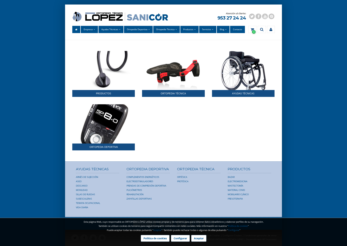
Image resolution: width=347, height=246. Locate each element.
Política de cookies (238, 226)
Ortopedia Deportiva (103, 147)
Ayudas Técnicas (243, 93)
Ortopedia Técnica (173, 93)
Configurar (233, 230)
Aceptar (157, 230)
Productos (103, 93)
